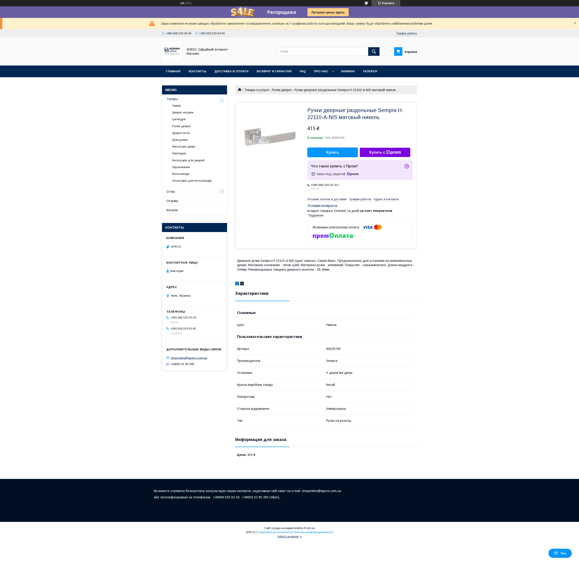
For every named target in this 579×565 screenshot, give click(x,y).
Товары (172, 99)
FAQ (303, 71)
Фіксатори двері (183, 146)
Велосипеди (180, 174)
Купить (332, 152)
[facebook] (237, 284)
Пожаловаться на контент (273, 532)
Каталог (172, 210)
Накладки (179, 153)
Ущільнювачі (181, 167)
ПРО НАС (321, 71)
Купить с (377, 152)
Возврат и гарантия (274, 71)
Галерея (370, 71)
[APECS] (171, 59)
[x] (242, 284)
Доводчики (180, 139)
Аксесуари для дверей (188, 160)
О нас (170, 191)
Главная (173, 71)
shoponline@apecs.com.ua (189, 357)
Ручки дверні (281, 90)
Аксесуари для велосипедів (192, 180)
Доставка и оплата (231, 71)
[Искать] (374, 51)
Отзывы (172, 201)
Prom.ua (309, 528)
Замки (176, 105)
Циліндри (178, 119)
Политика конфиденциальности (312, 532)
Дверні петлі (181, 133)
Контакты (197, 71)
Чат (563, 553)
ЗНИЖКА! (348, 71)
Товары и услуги (256, 90)
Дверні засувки (182, 112)
